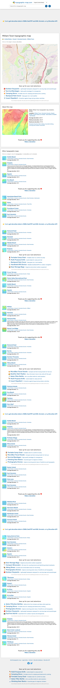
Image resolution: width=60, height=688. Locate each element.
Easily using (31, 21)
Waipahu (10, 163)
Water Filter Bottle (17, 376)
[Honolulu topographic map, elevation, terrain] (4, 314)
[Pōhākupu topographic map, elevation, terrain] (4, 643)
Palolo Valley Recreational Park (17, 278)
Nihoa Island (11, 444)
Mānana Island (11, 636)
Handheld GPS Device (19, 264)
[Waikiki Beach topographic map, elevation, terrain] (4, 158)
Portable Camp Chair (18, 257)
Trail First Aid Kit (11, 613)
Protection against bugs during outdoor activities (31, 98)
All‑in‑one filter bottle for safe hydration (35, 376)
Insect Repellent (12, 98)
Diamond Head (11, 231)
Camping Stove (11, 93)
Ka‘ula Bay (10, 595)
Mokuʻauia (10, 479)
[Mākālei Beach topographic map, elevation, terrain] (4, 244)
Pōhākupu (10, 642)
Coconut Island (12, 519)
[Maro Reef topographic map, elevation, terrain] (4, 405)
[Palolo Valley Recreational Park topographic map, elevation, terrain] (4, 279)
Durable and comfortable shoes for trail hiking (28, 567)
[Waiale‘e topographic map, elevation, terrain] (4, 549)
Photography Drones (15, 462)
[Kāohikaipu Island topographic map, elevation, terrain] (4, 515)
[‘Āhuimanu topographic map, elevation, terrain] (4, 579)
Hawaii (16, 158)
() (42, 114)
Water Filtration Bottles (14, 604)
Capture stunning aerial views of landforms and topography (39, 462)
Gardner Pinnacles (13, 357)
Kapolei (9, 174)
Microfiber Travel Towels (19, 371)
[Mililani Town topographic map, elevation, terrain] (15, 122)
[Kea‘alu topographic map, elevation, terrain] (4, 352)
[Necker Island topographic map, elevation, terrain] (4, 468)
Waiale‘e (9, 548)
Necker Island (11, 467)
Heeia (28, 274)
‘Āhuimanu (10, 577)
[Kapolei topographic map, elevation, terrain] (4, 175)
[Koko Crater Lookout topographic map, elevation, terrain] (4, 631)
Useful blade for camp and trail (34, 260)
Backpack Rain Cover (13, 96)
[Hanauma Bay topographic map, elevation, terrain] (4, 322)
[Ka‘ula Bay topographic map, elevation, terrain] (4, 597)
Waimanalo (37, 198)
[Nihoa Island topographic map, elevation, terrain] (4, 445)
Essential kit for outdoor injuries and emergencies (31, 613)
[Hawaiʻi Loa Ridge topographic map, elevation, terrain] (4, 330)
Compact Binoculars (13, 565)
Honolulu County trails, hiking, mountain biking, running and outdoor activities (41, 124)
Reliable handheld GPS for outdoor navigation (39, 264)
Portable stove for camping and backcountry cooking (31, 93)
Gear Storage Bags (17, 267)
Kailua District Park (13, 536)
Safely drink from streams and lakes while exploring (37, 604)
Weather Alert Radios (18, 374)
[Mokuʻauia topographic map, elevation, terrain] (4, 480)
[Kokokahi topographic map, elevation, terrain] (4, 238)
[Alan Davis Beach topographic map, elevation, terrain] (4, 509)
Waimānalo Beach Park (14, 196)
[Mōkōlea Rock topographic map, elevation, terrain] (4, 503)
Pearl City (29, 204)
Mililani (9, 306)
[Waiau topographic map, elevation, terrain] (4, 204)
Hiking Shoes (10, 567)
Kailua (28, 537)
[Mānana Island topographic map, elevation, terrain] (4, 637)
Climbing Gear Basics (15, 459)
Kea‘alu (9, 351)
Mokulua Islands (12, 386)
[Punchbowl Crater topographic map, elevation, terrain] (4, 210)
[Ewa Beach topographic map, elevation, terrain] (4, 181)
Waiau (9, 202)
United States (10, 158)
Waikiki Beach (11, 157)
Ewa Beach (10, 180)
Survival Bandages (12, 91)
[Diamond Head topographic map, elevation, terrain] (4, 232)
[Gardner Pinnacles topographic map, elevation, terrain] (4, 358)
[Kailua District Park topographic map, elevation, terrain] (4, 537)
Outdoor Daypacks (12, 89)
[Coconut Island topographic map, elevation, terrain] (4, 521)
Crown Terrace (11, 272)
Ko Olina (9, 589)
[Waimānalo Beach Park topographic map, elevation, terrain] (4, 198)
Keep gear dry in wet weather (29, 96)
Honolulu (29, 210)
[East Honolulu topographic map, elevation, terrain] (4, 216)
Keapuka (9, 249)
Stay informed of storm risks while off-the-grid (39, 374)
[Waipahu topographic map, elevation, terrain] (4, 167)
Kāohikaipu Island (12, 513)
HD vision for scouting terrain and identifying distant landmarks (38, 565)
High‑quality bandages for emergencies (30, 91)
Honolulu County (22, 158)
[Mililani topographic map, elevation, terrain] (4, 308)
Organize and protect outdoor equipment (36, 267)
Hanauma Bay (11, 318)
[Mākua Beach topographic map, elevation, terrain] (4, 364)
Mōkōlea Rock (11, 501)
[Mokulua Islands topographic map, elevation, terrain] (4, 388)
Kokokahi (10, 237)
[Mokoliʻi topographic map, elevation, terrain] (4, 585)
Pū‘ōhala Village (12, 438)
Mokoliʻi (9, 583)
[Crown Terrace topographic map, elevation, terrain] (4, 273)
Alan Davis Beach (12, 507)
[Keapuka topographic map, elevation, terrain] (4, 250)
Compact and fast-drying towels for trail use (40, 371)
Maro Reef (10, 404)
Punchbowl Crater (13, 208)
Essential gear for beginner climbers (33, 459)
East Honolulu (30, 158)
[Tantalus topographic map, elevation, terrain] (4, 399)
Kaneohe (29, 238)
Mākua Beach (11, 363)
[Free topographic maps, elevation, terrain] (2, 39)
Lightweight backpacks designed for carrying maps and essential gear (38, 89)
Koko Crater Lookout (13, 630)
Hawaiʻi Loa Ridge (12, 328)
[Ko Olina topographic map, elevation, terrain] (4, 591)
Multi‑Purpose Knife (18, 260)
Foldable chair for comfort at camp (36, 257)
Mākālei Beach (11, 243)
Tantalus (10, 398)
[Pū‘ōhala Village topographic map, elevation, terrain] (4, 439)
